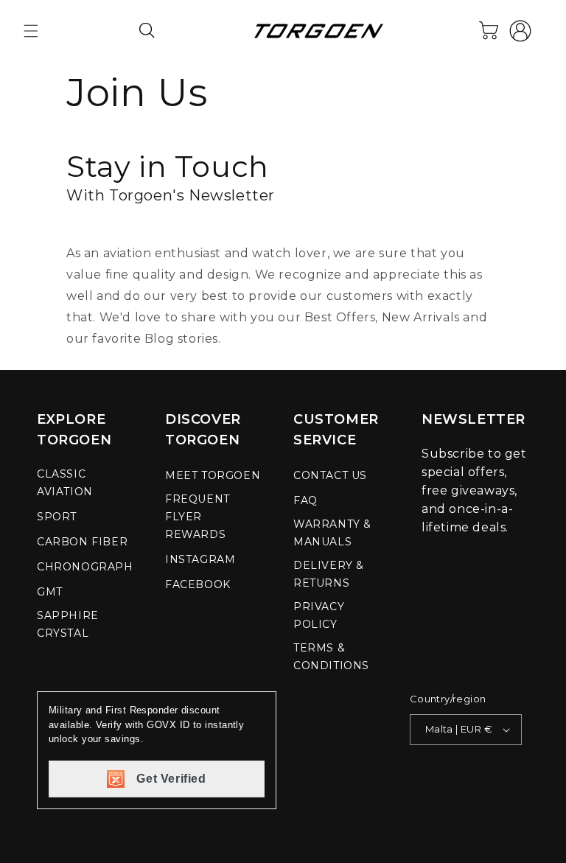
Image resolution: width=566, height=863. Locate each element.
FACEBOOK (198, 584)
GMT (50, 591)
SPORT (57, 516)
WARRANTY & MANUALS (332, 532)
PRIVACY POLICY (318, 615)
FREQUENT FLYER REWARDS (197, 516)
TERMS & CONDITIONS (331, 656)
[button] (31, 31)
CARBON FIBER (82, 541)
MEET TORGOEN (212, 475)
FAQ (305, 500)
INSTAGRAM (200, 559)
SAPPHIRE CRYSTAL (68, 624)
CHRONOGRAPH (85, 566)
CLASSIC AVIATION (65, 482)
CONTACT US (330, 475)
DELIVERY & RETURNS (328, 574)
